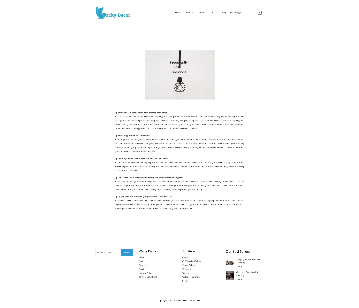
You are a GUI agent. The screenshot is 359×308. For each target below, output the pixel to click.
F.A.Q (214, 12)
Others (185, 273)
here (205, 181)
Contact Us (203, 12)
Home (178, 12)
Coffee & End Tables (191, 261)
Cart (141, 261)
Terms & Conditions (148, 277)
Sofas (185, 280)
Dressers (186, 269)
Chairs (185, 257)
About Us (189, 12)
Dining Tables (188, 265)
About (142, 257)
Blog (223, 12)
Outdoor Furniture (191, 277)
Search (127, 252)
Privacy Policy (145, 273)
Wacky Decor (195, 300)
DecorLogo (235, 12)
